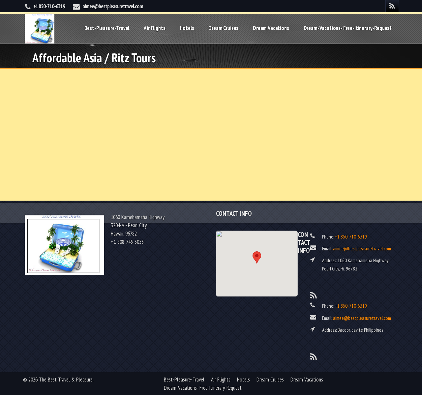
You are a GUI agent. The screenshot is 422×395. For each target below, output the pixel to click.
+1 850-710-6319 (49, 6)
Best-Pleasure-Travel (107, 28)
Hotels (187, 28)
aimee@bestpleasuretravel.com (112, 6)
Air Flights (154, 28)
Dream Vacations (271, 28)
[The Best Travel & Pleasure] (39, 27)
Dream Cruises (223, 28)
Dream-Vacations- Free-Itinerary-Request (348, 28)
